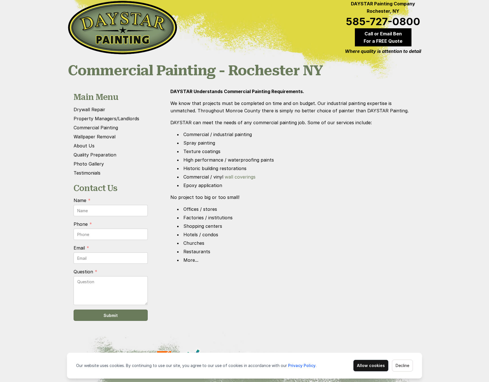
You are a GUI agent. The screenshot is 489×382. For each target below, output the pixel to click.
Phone (83, 224)
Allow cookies (371, 365)
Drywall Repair (89, 109)
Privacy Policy (302, 365)
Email (81, 248)
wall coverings (240, 177)
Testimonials (87, 173)
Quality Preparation (95, 155)
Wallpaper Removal (94, 137)
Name (82, 201)
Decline (402, 365)
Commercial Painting (96, 127)
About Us (84, 146)
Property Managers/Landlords (106, 118)
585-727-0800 (383, 21)
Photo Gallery (89, 164)
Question (85, 272)
